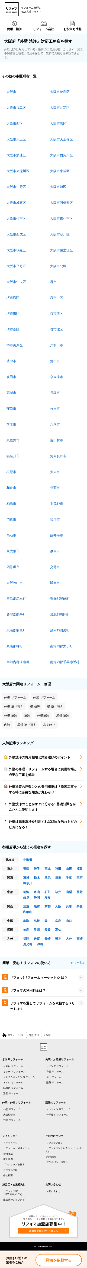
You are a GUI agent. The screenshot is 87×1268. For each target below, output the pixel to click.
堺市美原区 (14, 345)
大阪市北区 (58, 265)
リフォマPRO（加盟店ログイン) (12, 1193)
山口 (69, 920)
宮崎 (80, 938)
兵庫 (69, 906)
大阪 (58, 906)
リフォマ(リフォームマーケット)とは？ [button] (39, 977)
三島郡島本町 (16, 598)
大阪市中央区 (16, 281)
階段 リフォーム (55, 1082)
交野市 (55, 566)
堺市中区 (56, 297)
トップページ (10, 1142)
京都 (48, 906)
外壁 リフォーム (12, 1109)
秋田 (58, 868)
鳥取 (26, 920)
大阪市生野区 (16, 186)
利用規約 (51, 1156)
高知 (58, 929)
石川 (48, 892)
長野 (80, 892)
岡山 (48, 920)
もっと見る (78, 963)
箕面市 (55, 487)
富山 (37, 892)
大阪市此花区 (60, 107)
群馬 (48, 877)
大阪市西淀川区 (61, 155)
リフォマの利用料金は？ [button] (28, 990)
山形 (69, 868)
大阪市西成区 (16, 234)
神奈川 (27, 883)
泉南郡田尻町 (60, 630)
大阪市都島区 (60, 91)
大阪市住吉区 (16, 218)
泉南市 (55, 551)
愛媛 (48, 929)
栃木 (37, 877)
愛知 (48, 897)
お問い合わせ (53, 1191)
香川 (37, 929)
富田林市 (56, 440)
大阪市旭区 (58, 186)
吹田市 (11, 376)
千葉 (69, 877)
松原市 (11, 471)
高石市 (11, 535)
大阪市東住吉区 (61, 218)
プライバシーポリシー (58, 1162)
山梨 (69, 892)
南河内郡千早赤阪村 (64, 661)
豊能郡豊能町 (60, 598)
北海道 (27, 859)
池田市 (55, 360)
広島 (58, 920)
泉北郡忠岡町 (60, 614)
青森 (26, 868)
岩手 (37, 868)
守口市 (11, 408)
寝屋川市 (12, 455)
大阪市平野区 (16, 265)
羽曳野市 (56, 503)
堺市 (53, 281)
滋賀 (37, 906)
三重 (26, 906)
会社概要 (8, 1175)
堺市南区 (12, 329)
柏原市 (11, 503)
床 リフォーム (53, 1077)
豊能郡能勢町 (16, 614)
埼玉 (58, 877)
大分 (69, 938)
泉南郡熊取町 (16, 630)
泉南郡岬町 (14, 646)
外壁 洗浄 (34, 1035)
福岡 (26, 938)
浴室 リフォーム (12, 1093)
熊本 (58, 938)
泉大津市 (56, 376)
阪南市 (55, 582)
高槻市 (11, 392)
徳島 (26, 929)
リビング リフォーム (57, 1066)
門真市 (11, 519)
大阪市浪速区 (16, 155)
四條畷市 (12, 566)
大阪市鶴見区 (16, 250)
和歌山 (27, 912)
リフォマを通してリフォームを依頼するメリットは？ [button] (42, 1006)
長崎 (48, 938)
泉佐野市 (12, 440)
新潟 (26, 892)
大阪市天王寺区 (61, 139)
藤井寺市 (56, 535)
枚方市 (55, 408)
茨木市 (11, 424)
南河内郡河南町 (17, 661)
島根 (37, 920)
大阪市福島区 (16, 107)
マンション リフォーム (58, 1109)
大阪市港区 (58, 123)
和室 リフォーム (55, 1071)
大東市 (55, 471)
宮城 (48, 868)
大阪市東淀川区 (17, 170)
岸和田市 (56, 345)
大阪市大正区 (16, 139)
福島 (80, 868)
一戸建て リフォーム (57, 1114)
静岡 (37, 897)
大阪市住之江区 (61, 250)
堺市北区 (56, 329)
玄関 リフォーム (12, 1119)
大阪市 (11, 91)
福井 (58, 892)
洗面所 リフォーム (13, 1087)
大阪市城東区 (16, 202)
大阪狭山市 (14, 582)
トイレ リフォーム (13, 1082)
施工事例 (8, 1159)
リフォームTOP (16, 1035)
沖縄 (40, 944)
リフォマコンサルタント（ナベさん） (63, 1149)
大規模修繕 (9, 1114)
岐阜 (26, 897)
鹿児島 (27, 944)
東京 (80, 877)
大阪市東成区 (60, 170)
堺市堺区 (12, 297)
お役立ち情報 (73, 29)
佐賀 (37, 938)
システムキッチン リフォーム (19, 1077)
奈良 (80, 906)
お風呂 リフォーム (13, 1066)
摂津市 (55, 519)
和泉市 (11, 487)
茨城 (26, 877)
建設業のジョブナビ (14, 1199)
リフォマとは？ (54, 1142)
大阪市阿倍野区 (61, 202)
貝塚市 (55, 392)
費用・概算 (14, 29)
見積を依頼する (59, 1260)
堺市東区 (12, 313)
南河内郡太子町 (61, 646)
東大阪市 (12, 551)
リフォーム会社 (43, 29)
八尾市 (55, 424)
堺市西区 (56, 313)
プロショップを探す (14, 1164)
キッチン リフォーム (14, 1071)
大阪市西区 (14, 123)
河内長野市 (58, 455)
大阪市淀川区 (60, 234)
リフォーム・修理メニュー (17, 1148)
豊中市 (11, 360)
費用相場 (8, 1153)
